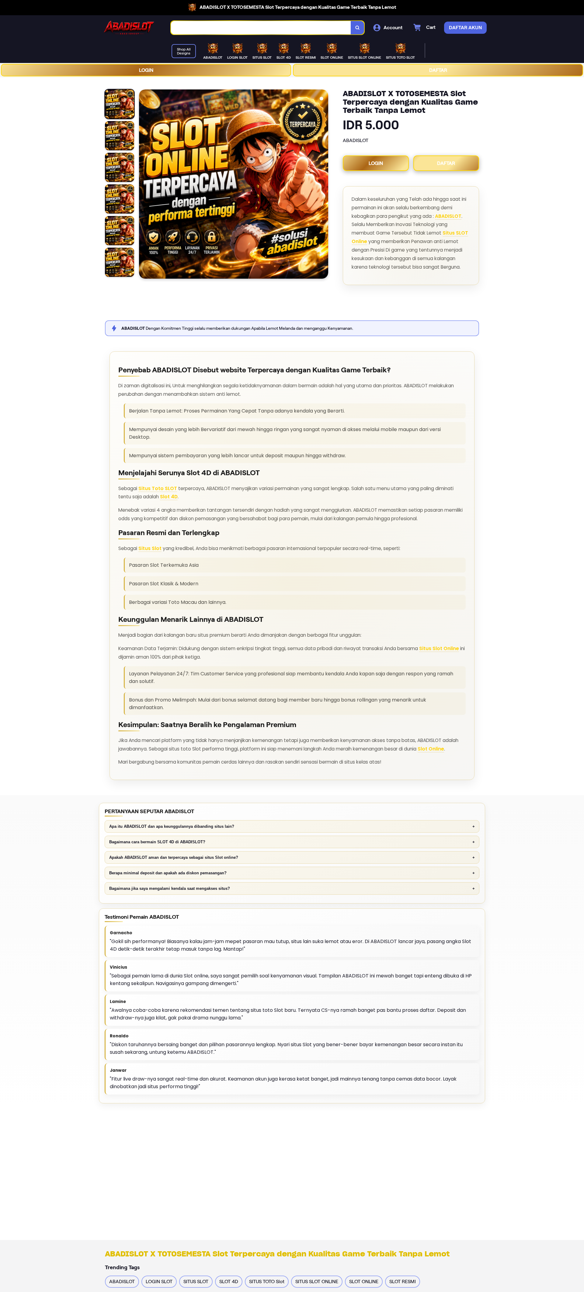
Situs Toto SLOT (157, 488)
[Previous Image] (144, 185)
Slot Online (431, 749)
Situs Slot (150, 548)
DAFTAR (438, 70)
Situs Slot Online (439, 648)
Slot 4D (169, 496)
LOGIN (146, 70)
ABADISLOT (448, 216)
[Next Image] (323, 185)
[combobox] (261, 28)
